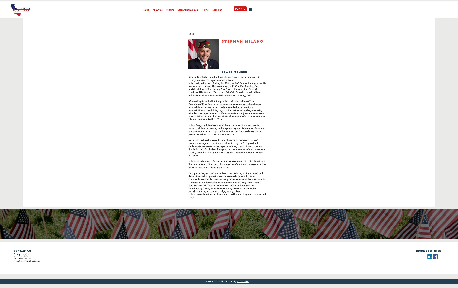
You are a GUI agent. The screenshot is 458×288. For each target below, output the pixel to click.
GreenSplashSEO (243, 282)
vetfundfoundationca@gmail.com (27, 261)
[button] (250, 9)
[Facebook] (435, 256)
